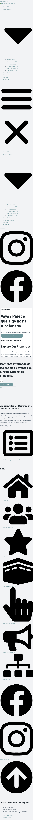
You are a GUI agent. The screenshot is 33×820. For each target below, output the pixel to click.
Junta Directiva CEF (12, 66)
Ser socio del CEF (12, 64)
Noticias (5, 77)
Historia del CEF (11, 59)
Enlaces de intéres (8, 75)
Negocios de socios (12, 68)
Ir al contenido (4, 1)
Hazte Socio (6, 73)
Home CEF (6, 7)
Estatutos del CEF (12, 70)
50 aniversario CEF (12, 62)
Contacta (6, 79)
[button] (16, 115)
